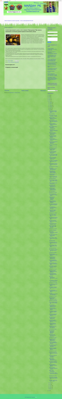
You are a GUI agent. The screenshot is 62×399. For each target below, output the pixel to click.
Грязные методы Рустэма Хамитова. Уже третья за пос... (53, 353)
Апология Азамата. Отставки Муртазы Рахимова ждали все (52, 189)
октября (50, 105)
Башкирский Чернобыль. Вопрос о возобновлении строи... (53, 264)
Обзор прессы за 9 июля (52, 252)
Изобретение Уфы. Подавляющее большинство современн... (52, 198)
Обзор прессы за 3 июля (52, 337)
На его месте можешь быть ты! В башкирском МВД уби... (53, 155)
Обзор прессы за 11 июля (53, 212)
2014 (49, 99)
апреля (50, 385)
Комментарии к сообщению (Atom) (15, 92)
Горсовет (9, 62)
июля (50, 109)
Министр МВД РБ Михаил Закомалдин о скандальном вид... (53, 127)
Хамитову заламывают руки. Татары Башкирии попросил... (53, 342)
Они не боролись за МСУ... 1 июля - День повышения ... (53, 373)
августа (50, 108)
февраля (50, 388)
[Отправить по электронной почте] (15, 60)
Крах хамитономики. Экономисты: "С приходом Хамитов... (52, 186)
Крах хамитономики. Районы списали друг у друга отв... (53, 321)
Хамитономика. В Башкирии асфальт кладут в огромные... (52, 171)
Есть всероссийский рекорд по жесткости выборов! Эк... (53, 204)
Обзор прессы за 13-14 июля (53, 166)
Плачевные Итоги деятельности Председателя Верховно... (51, 331)
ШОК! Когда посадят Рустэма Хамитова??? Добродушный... (52, 133)
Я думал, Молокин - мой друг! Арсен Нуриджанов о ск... (53, 121)
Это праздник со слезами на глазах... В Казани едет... (53, 281)
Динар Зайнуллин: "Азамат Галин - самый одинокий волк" (53, 180)
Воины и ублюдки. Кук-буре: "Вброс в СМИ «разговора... (52, 226)
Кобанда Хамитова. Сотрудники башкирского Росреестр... (53, 368)
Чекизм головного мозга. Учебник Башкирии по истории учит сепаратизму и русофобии (52, 74)
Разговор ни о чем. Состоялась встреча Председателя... (52, 335)
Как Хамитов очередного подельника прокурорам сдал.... (53, 362)
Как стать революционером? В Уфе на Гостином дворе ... (53, 294)
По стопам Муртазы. (52, 191)
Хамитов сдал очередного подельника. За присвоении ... (53, 356)
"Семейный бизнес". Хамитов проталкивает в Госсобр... (53, 139)
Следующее (6, 90)
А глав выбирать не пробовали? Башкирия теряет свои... (53, 207)
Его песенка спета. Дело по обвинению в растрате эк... (53, 250)
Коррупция (12, 62)
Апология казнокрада (52, 178)
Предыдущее (43, 90)
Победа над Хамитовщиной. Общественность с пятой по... (53, 277)
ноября (50, 103)
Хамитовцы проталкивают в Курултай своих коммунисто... (53, 142)
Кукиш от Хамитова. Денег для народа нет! (53, 183)
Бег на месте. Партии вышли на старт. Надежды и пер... (52, 318)
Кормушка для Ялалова (52, 230)
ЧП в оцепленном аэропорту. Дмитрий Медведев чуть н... (52, 306)
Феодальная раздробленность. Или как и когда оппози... (53, 168)
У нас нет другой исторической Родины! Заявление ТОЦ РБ (52, 69)
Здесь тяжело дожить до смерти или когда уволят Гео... (53, 243)
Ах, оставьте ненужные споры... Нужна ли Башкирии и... (52, 152)
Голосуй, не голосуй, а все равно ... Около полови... (53, 176)
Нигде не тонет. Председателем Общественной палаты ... (53, 359)
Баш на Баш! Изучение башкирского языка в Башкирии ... (52, 136)
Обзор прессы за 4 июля (52, 329)
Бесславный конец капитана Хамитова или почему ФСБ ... (53, 218)
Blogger (36, 397)
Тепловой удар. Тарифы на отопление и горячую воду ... (53, 312)
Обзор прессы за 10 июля (53, 228)
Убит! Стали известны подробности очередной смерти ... (53, 195)
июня (50, 382)
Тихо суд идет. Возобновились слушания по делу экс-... (53, 232)
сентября (50, 106)
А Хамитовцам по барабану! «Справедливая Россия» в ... (53, 130)
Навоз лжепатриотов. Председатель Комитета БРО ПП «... (53, 365)
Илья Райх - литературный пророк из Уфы (53, 380)
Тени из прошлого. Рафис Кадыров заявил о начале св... (53, 238)
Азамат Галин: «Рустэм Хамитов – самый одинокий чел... (52, 210)
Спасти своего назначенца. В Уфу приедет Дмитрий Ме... (53, 378)
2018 (49, 95)
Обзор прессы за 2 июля (52, 350)
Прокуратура (17, 62)
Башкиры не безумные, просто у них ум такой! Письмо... (53, 221)
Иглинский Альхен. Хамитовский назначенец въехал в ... (53, 254)
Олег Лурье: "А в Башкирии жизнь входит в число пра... (53, 161)
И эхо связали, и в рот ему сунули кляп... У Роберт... (53, 116)
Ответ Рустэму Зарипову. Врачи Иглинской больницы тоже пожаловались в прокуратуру (52, 63)
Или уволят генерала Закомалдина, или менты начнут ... (53, 291)
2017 (49, 96)
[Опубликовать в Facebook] (17, 60)
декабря (50, 102)
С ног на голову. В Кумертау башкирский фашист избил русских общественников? (52, 60)
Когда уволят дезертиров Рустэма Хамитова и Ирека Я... (53, 315)
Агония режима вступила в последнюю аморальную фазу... (53, 164)
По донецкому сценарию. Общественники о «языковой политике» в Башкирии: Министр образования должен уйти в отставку (52, 79)
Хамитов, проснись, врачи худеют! (53, 145)
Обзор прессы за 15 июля (53, 146)
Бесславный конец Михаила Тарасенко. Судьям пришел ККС (53, 345)
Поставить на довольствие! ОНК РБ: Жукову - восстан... (53, 235)
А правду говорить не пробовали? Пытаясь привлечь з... (52, 324)
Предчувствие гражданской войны (52, 66)
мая (50, 384)
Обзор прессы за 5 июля (52, 296)
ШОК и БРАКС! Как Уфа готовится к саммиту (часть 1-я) (53, 267)
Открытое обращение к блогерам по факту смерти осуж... (52, 158)
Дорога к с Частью (52, 113)
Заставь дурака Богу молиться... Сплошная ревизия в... (52, 309)
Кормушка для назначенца (53, 300)
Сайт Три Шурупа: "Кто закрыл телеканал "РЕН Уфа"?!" (53, 246)
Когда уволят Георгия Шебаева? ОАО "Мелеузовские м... (52, 339)
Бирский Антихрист (52, 240)
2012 (49, 390)
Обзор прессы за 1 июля (52, 375)
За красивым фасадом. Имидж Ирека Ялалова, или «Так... (53, 274)
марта (50, 387)
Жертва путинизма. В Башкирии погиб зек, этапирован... (52, 201)
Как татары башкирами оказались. (51, 71)
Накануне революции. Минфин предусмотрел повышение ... (53, 271)
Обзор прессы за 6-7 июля (53, 282)
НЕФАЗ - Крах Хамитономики (51, 371)
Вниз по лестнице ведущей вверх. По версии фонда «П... (53, 302)
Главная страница (24, 90)
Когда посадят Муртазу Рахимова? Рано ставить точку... (53, 261)
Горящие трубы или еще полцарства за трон (53, 224)
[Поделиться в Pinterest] (18, 60)
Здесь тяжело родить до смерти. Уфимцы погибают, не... (52, 149)
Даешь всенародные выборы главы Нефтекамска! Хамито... (53, 298)
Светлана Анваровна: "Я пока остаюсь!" (52, 174)
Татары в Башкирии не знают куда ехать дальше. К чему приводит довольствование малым (52, 56)
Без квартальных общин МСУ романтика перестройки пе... (52, 327)
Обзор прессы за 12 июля (53, 192)
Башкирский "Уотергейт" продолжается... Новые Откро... (53, 111)
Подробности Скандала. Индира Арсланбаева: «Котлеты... (52, 348)
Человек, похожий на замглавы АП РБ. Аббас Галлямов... (53, 124)
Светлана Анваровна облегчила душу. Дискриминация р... (52, 258)
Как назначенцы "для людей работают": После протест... (53, 285)
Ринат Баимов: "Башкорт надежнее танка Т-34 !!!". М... (53, 288)
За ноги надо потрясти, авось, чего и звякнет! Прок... (52, 215)
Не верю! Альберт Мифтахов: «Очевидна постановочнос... (53, 118)
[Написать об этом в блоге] (16, 60)
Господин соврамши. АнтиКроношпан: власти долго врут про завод (52, 49)
